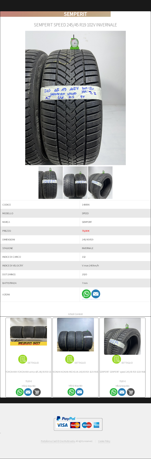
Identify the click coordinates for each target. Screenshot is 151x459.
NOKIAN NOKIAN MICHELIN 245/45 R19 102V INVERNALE (79, 371)
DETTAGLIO (33, 362)
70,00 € (28, 381)
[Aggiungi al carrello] (37, 395)
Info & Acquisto (28, 385)
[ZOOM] (75, 98)
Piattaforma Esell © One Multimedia (58, 441)
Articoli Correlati (75, 314)
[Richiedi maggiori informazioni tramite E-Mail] (95, 297)
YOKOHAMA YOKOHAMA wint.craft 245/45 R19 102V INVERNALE (35, 371)
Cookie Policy (104, 441)
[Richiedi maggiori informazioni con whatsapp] (86, 297)
